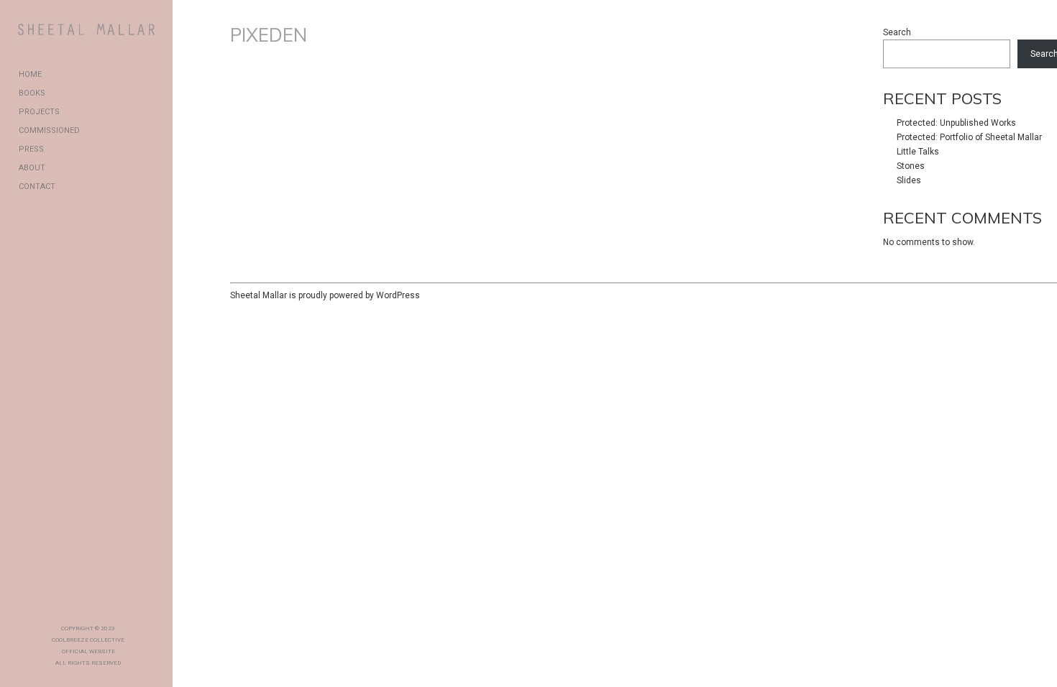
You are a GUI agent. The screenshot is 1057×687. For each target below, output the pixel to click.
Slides (909, 180)
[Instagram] (100, 604)
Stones (911, 166)
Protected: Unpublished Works (956, 123)
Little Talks (918, 152)
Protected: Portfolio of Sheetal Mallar (969, 137)
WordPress (398, 295)
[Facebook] (77, 604)
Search (897, 32)
